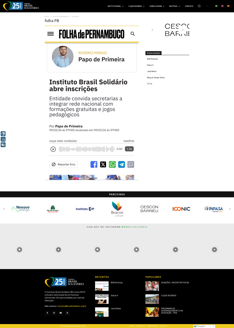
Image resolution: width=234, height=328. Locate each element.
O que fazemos (168, 295)
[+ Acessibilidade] (3, 144)
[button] (199, 6)
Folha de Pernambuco (60, 16)
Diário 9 (150, 65)
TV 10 (149, 84)
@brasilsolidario (134, 226)
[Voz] (3, 139)
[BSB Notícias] (102, 286)
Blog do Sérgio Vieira (156, 77)
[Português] (216, 6)
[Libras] (3, 133)
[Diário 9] (102, 299)
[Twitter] (67, 313)
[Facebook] (47, 313)
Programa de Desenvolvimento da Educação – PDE (172, 310)
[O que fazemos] (152, 299)
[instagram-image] (19, 249)
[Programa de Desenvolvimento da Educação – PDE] (152, 312)
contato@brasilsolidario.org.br (71, 306)
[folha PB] (92, 179)
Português (200, 326)
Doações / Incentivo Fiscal (175, 282)
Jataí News (152, 71)
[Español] (228, 6)
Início (47, 16)
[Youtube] (60, 313)
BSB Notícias (152, 59)
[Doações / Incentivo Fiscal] (152, 286)
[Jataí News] (102, 312)
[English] (222, 6)
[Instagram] (54, 313)
